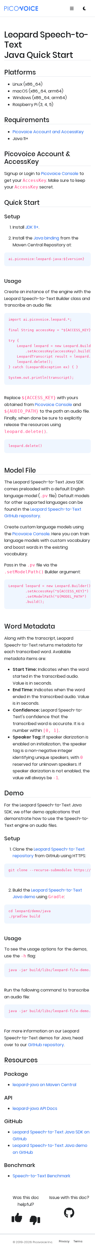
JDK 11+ (32, 227)
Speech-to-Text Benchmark (41, 1176)
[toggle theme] (84, 8)
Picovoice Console (59, 173)
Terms (78, 1241)
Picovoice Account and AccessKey (48, 132)
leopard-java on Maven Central (44, 1085)
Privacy (64, 1241)
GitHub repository (46, 1045)
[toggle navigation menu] (72, 8)
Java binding (46, 238)
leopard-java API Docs (35, 1108)
